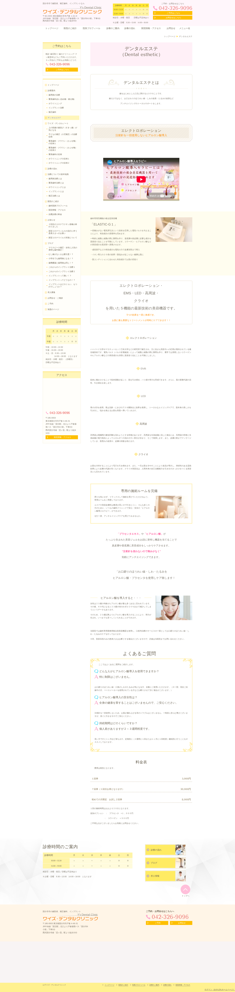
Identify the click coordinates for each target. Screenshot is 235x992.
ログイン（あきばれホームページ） (220, 989)
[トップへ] (185, 889)
